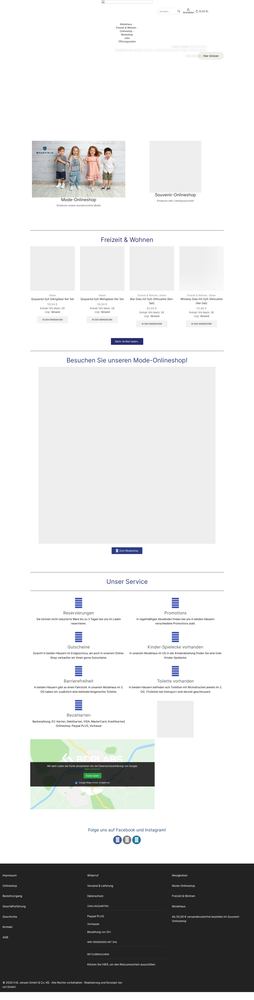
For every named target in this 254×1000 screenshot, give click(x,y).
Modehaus (126, 24)
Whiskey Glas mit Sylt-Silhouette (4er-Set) (201, 301)
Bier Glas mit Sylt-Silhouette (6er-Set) (151, 301)
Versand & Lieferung (100, 885)
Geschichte (10, 916)
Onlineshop (126, 31)
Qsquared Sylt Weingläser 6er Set (102, 299)
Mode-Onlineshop (183, 885)
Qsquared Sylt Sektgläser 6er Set (52, 299)
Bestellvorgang (12, 896)
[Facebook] (117, 840)
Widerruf (92, 875)
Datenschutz (95, 896)
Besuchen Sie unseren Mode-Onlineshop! (127, 360)
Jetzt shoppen (78, 210)
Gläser (52, 295)
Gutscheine (79, 646)
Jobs (127, 37)
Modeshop (127, 34)
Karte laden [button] (92, 775)
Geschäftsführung (14, 906)
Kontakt (8, 927)
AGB (5, 937)
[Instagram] (127, 840)
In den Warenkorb (52, 319)
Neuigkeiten (179, 875)
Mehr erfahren (92, 769)
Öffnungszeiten (127, 41)
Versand (55, 311)
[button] (127, 341)
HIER (105, 964)
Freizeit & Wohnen (126, 27)
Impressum (10, 875)
